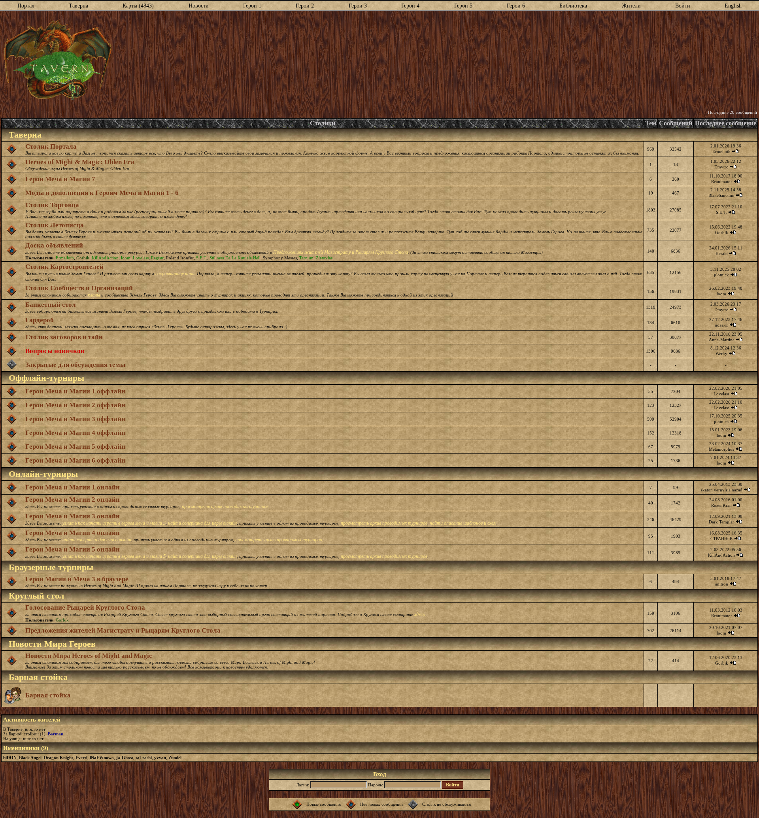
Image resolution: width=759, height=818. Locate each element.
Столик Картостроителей (64, 266)
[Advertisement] (434, 60)
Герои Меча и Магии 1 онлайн (72, 487)
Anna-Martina (721, 339)
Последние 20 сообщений (732, 112)
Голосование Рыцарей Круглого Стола (85, 607)
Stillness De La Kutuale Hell (235, 257)
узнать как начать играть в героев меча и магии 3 (114, 523)
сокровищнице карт (175, 273)
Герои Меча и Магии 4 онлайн (72, 533)
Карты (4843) (138, 6)
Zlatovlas (324, 257)
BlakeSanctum (721, 195)
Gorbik (721, 232)
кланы (94, 295)
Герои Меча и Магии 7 (60, 179)
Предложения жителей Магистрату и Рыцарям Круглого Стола (123, 630)
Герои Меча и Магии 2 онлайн (72, 499)
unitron (721, 584)
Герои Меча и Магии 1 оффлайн (75, 391)
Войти (682, 6)
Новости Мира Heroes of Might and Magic (88, 655)
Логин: (302, 784)
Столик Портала (51, 146)
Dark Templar (721, 522)
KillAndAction (105, 257)
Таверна (78, 6)
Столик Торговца (52, 205)
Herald (722, 253)
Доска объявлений (54, 245)
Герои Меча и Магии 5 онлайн (72, 549)
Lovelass (141, 257)
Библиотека (573, 6)
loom (125, 257)
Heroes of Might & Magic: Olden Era (79, 162)
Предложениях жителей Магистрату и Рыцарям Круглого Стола (340, 252)
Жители (631, 6)
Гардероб (39, 320)
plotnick (721, 274)
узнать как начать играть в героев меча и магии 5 (114, 556)
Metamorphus (721, 449)
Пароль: (375, 784)
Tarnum (306, 257)
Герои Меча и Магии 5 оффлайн (75, 446)
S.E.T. (721, 212)
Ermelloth (721, 151)
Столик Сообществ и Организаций (79, 288)
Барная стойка (48, 695)
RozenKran (721, 505)
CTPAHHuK (721, 538)
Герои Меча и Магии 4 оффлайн (75, 432)
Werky (721, 353)
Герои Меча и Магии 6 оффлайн (75, 460)
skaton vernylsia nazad (721, 489)
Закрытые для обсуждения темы (75, 364)
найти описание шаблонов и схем (463, 523)
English (733, 6)
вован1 (721, 325)
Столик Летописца (54, 225)
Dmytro (721, 166)
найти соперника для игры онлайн (202, 523)
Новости (199, 6)
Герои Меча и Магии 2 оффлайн (75, 405)
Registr (157, 257)
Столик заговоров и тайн (64, 337)
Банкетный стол (50, 304)
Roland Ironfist (180, 257)
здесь (419, 614)
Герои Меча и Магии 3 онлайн (72, 516)
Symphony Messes (280, 257)
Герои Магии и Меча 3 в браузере (76, 579)
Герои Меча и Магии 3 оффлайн (75, 419)
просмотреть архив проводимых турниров (225, 506)
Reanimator (721, 181)
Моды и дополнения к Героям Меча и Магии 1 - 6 (102, 192)
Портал (25, 6)
